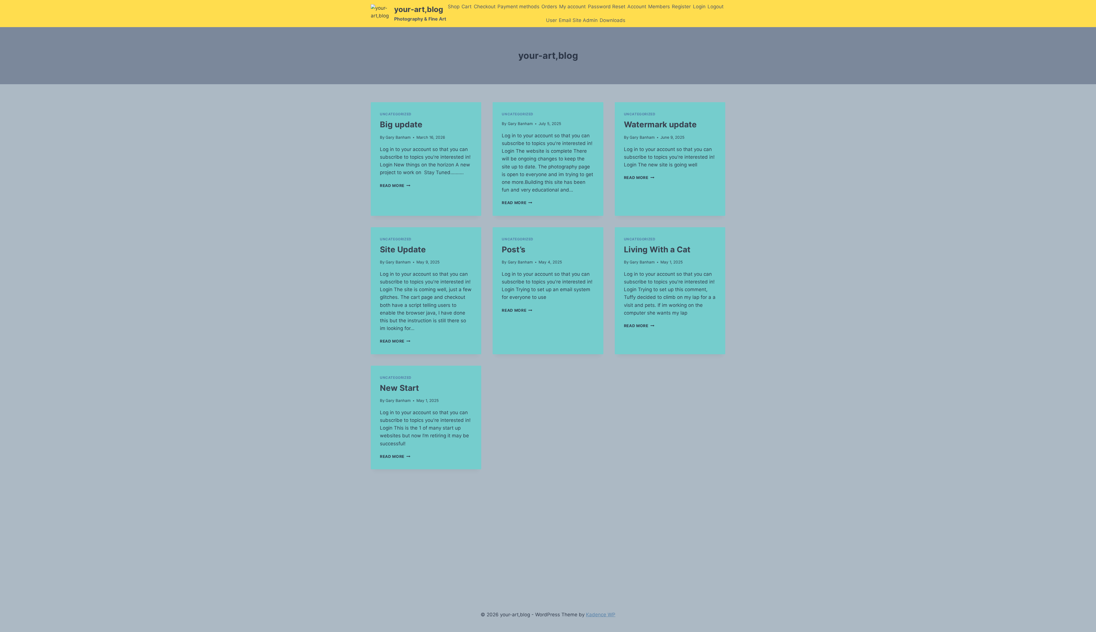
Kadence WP (600, 614)
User (551, 20)
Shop (454, 6)
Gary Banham (398, 137)
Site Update (403, 249)
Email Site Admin (578, 20)
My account (572, 6)
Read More (395, 185)
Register (681, 6)
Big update (401, 124)
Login (699, 6)
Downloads (612, 20)
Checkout (484, 6)
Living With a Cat (657, 249)
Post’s (513, 249)
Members (659, 6)
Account (636, 6)
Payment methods (518, 6)
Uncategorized (396, 114)
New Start (399, 388)
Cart (467, 6)
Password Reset (606, 6)
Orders (549, 6)
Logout (716, 6)
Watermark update (660, 124)
